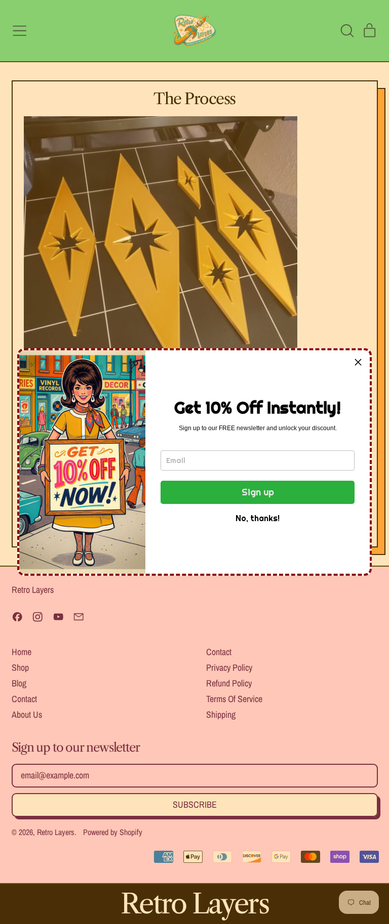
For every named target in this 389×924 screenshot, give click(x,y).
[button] (358, 362)
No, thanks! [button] (258, 518)
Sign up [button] (258, 492)
